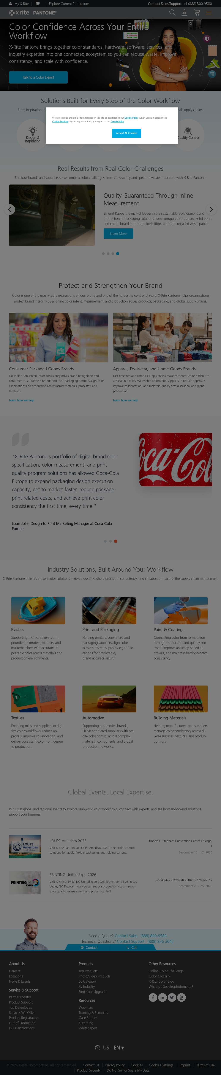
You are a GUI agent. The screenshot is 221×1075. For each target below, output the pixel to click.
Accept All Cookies (126, 133)
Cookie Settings (60, 121)
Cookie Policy (131, 117)
